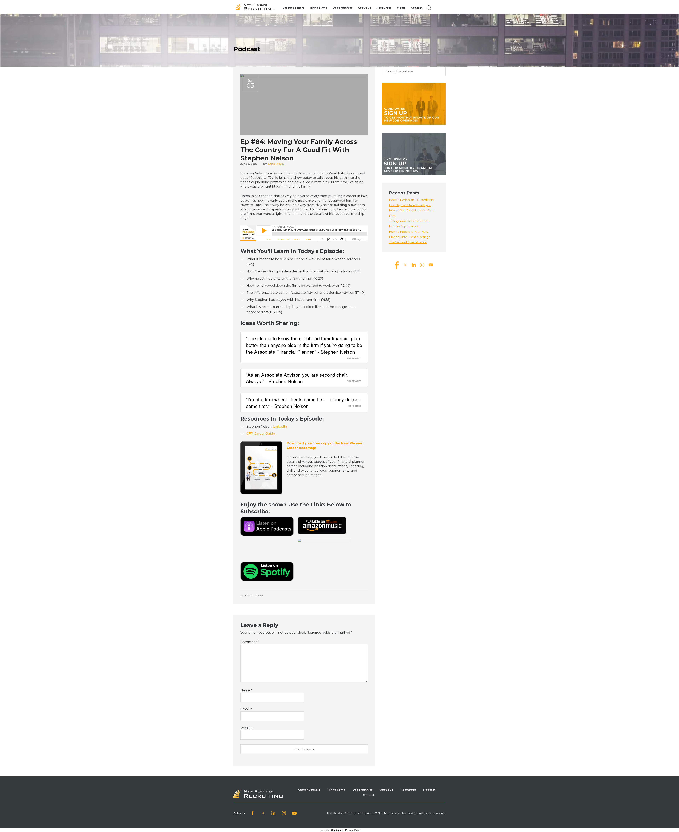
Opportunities (362, 789)
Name (246, 690)
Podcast (258, 596)
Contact (368, 795)
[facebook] (397, 264)
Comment (249, 642)
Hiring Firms (336, 789)
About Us (386, 789)
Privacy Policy (353, 829)
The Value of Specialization (408, 242)
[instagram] (422, 264)
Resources (408, 789)
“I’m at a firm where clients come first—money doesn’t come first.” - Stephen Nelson (303, 402)
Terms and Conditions (330, 829)
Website (247, 728)
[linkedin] (414, 264)
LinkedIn (280, 426)
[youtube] (431, 264)
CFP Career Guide (260, 434)
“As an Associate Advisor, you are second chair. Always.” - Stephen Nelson (297, 378)
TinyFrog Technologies (431, 813)
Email (246, 709)
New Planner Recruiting (256, 7)
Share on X (354, 358)
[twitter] (405, 264)
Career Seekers (309, 789)
